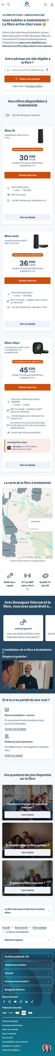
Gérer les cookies (10, 1029)
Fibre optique (40, 927)
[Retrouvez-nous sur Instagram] (21, 1002)
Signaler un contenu (11, 1046)
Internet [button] (9, 973)
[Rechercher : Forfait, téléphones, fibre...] (8, 4)
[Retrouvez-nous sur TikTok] (32, 1002)
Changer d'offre (34, 86)
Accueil (6, 927)
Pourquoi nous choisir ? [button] (17, 981)
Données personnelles (12, 1025)
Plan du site (7, 1037)
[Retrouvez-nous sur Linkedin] (26, 1002)
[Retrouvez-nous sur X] (9, 1002)
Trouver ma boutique (15, 728)
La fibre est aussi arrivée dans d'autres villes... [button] (24, 911)
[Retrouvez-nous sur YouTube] (15, 1002)
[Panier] (45, 4)
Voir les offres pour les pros (26, 115)
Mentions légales (10, 1021)
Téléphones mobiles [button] (15, 964)
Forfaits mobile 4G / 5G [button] (17, 956)
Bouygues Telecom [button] (15, 989)
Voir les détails (27, 217)
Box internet (21, 927)
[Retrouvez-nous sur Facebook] (4, 1002)
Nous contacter (9, 1033)
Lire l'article (27, 814)
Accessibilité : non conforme (15, 1042)
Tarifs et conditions (11, 1050)
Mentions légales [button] (14, 939)
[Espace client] (52, 4)
